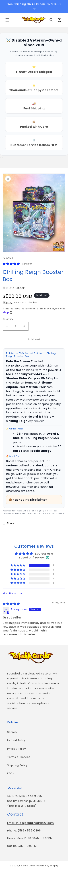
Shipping (8, 302)
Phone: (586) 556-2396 (24, 830)
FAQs (10, 773)
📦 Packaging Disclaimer (28, 500)
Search (12, 732)
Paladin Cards (27, 865)
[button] (7, 20)
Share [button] (11, 523)
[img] (11, 604)
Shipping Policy (17, 765)
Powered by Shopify (47, 865)
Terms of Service (19, 757)
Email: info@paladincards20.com (30, 823)
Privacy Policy (16, 749)
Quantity (8, 319)
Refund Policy (16, 740)
